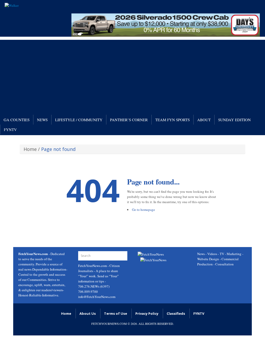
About (204, 119)
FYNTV (10, 129)
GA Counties (17, 119)
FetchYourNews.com (93, 265)
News (42, 119)
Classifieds (176, 313)
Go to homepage (143, 209)
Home (30, 149)
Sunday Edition (234, 119)
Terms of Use (115, 313)
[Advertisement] (132, 76)
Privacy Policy (146, 313)
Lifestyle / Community (78, 119)
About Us (87, 313)
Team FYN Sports (172, 119)
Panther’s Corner (129, 119)
